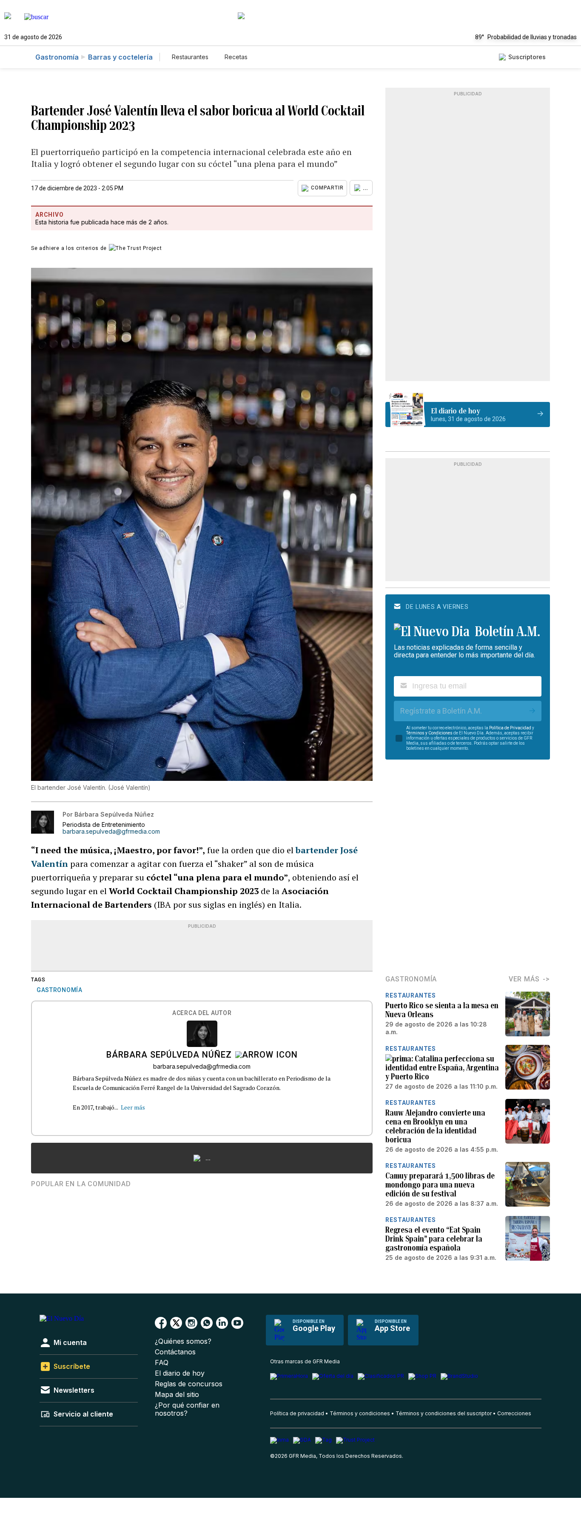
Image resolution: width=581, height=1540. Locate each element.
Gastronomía (57, 57)
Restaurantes (190, 56)
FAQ (161, 1363)
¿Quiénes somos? (183, 1341)
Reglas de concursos (188, 1384)
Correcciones (514, 1413)
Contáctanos (175, 1352)
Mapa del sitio (177, 1395)
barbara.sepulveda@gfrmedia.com (111, 831)
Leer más (133, 1107)
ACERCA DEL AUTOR (201, 1013)
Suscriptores (527, 56)
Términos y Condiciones (429, 733)
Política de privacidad (297, 1413)
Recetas (236, 56)
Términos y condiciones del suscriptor (444, 1413)
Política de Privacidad (510, 728)
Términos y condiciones (360, 1413)
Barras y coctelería (120, 57)
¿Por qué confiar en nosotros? (187, 1409)
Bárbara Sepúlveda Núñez (169, 1055)
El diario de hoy (180, 1373)
